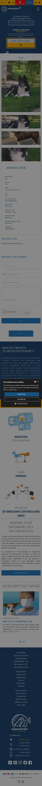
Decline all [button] (22, 399)
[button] (21, 404)
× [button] (37, 381)
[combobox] (35, 382)
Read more (20, 390)
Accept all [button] (22, 394)
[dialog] (21, 393)
